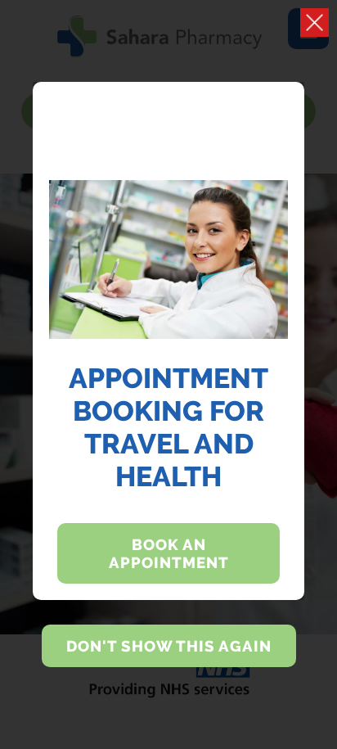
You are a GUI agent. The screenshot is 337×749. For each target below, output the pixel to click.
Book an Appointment (169, 553)
